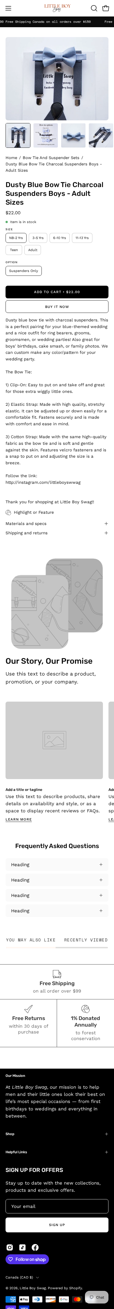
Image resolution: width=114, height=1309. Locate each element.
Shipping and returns (27, 532)
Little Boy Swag (33, 1288)
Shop (10, 1134)
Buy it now (57, 307)
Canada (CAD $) (19, 1277)
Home (11, 157)
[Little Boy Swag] (57, 8)
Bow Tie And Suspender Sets (51, 157)
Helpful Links (16, 1152)
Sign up (57, 1225)
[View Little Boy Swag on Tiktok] (22, 1247)
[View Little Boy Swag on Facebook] (35, 1247)
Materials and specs (26, 523)
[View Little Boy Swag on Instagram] (10, 1247)
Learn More (19, 819)
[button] (93, 8)
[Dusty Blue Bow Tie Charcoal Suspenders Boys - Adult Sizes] (18, 135)
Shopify (75, 1288)
